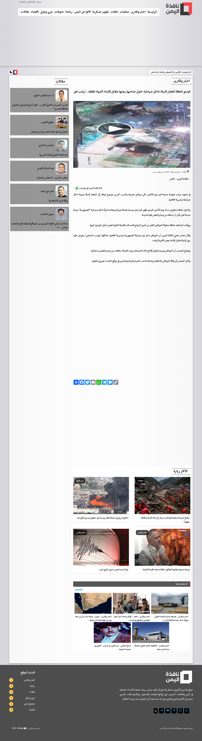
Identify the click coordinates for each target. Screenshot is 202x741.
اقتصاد (35, 12)
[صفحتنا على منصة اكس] (156, 710)
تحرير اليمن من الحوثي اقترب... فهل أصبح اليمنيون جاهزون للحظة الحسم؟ (40, 107)
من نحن (39, 2)
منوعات (59, 12)
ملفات (114, 12)
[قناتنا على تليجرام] (161, 710)
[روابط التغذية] (186, 710)
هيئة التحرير (31, 2)
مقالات (25, 12)
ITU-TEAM (17, 728)
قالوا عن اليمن (82, 12)
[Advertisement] (101, 42)
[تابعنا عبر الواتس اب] (180, 710)
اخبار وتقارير (138, 12)
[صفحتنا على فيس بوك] (174, 710)
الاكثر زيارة (180, 471)
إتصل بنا (22, 2)
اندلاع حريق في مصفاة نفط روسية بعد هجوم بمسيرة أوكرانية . (102, 518)
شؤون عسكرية (100, 12)
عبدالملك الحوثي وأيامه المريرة (53, 155)
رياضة (68, 12)
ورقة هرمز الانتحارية (58, 201)
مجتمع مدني (29, 704)
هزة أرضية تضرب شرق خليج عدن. (113, 570)
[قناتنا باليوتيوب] (167, 710)
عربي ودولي (46, 12)
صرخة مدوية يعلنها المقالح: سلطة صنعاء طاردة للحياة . (166, 570)
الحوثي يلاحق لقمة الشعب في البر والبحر (49, 132)
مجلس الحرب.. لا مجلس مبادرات (52, 178)
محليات (124, 12)
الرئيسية (152, 12)
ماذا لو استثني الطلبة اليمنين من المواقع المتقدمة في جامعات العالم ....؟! (39, 226)
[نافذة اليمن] (178, 9)
